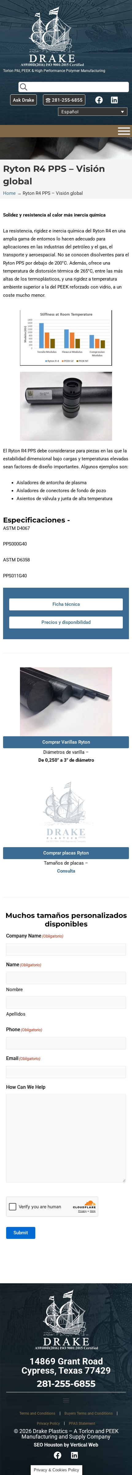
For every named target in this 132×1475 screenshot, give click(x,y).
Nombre (14, 989)
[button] (66, 1400)
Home (9, 193)
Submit (21, 1232)
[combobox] (73, 87)
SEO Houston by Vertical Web (66, 1445)
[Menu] (124, 131)
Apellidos (15, 1014)
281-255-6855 (66, 1383)
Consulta (66, 871)
